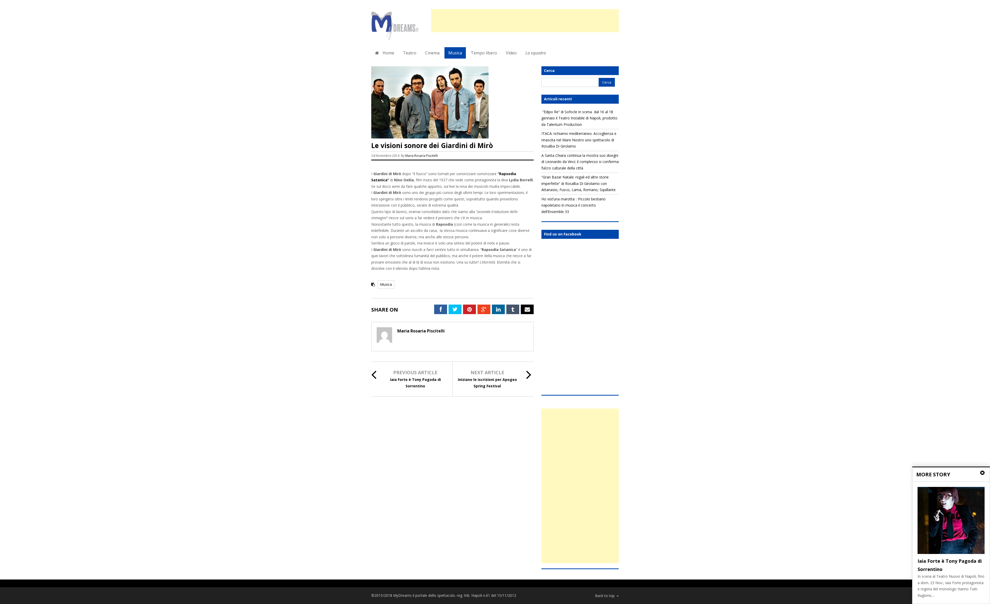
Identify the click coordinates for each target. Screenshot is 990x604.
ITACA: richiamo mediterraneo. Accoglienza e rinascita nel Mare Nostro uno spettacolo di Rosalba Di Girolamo (578, 140)
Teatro (409, 53)
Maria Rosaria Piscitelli (421, 155)
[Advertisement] (525, 20)
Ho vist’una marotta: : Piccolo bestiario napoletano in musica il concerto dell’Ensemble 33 (573, 205)
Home (388, 53)
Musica (455, 53)
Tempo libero (484, 53)
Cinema (432, 53)
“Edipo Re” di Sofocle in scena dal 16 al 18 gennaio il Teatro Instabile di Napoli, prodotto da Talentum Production (579, 118)
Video (511, 53)
